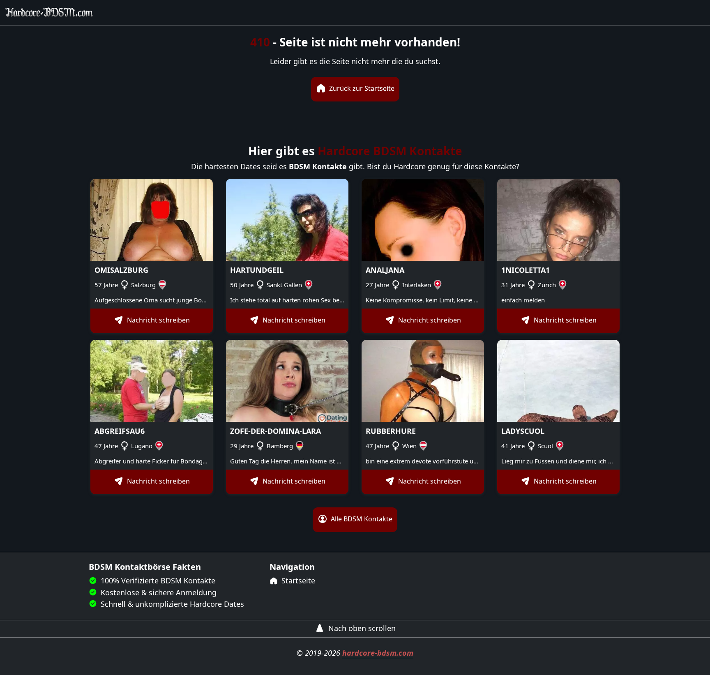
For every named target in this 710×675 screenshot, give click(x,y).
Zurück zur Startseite (360, 88)
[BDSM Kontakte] (49, 12)
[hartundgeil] (287, 218)
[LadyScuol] (558, 380)
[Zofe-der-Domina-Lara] (287, 380)
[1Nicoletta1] (558, 218)
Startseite (297, 580)
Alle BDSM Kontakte (360, 519)
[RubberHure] (423, 380)
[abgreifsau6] (151, 380)
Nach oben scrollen (361, 628)
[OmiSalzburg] (151, 218)
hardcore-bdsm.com (377, 653)
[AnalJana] (423, 218)
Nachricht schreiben (157, 320)
